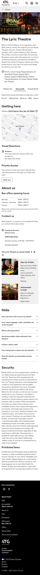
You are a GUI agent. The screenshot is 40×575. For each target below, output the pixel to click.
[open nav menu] (36, 3)
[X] (34, 252)
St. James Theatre (25, 79)
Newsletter (6, 517)
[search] (26, 3)
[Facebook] (31, 252)
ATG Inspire (6, 521)
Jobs (3, 514)
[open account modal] (31, 3)
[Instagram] (3, 255)
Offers (4, 527)
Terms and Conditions (10, 534)
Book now (7, 180)
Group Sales (6, 531)
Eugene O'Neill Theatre (19, 76)
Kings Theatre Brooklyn (25, 72)
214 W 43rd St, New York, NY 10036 (21, 111)
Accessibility (6, 504)
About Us (5, 510)
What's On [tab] (7, 89)
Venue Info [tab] (20, 89)
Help (3, 500)
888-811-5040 (10, 233)
